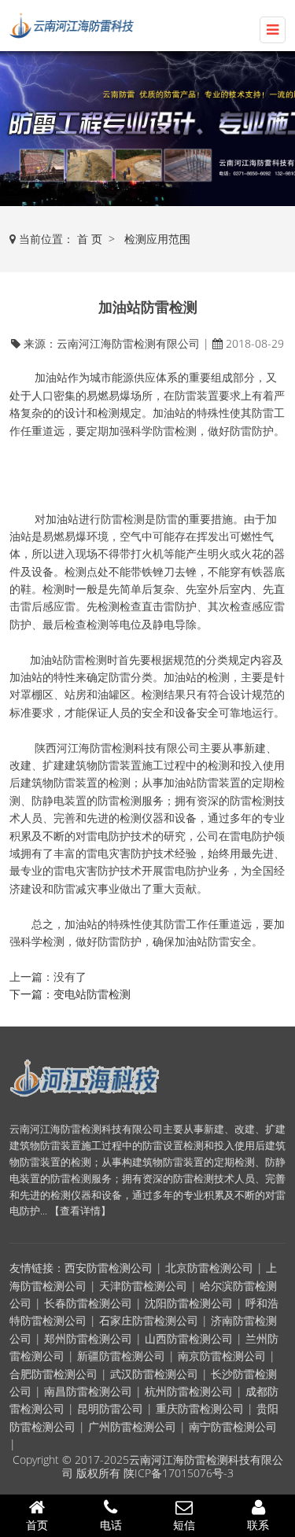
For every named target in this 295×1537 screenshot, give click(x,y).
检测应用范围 (157, 238)
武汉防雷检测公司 (154, 1373)
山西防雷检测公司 (189, 1338)
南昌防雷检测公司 (88, 1391)
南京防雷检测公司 (222, 1355)
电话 (111, 1524)
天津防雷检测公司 (143, 1285)
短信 (184, 1524)
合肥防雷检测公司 (53, 1373)
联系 (258, 1524)
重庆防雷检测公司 (200, 1408)
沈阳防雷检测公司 (189, 1303)
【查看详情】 (80, 1210)
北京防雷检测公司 (209, 1267)
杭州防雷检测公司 (189, 1391)
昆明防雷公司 (110, 1408)
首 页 (89, 238)
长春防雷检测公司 (88, 1303)
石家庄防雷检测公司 (148, 1320)
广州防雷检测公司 (132, 1426)
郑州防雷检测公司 (88, 1338)
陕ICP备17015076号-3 (179, 1472)
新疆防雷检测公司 (121, 1355)
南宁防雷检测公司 (233, 1426)
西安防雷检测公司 (109, 1267)
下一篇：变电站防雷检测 (70, 993)
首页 (37, 1524)
